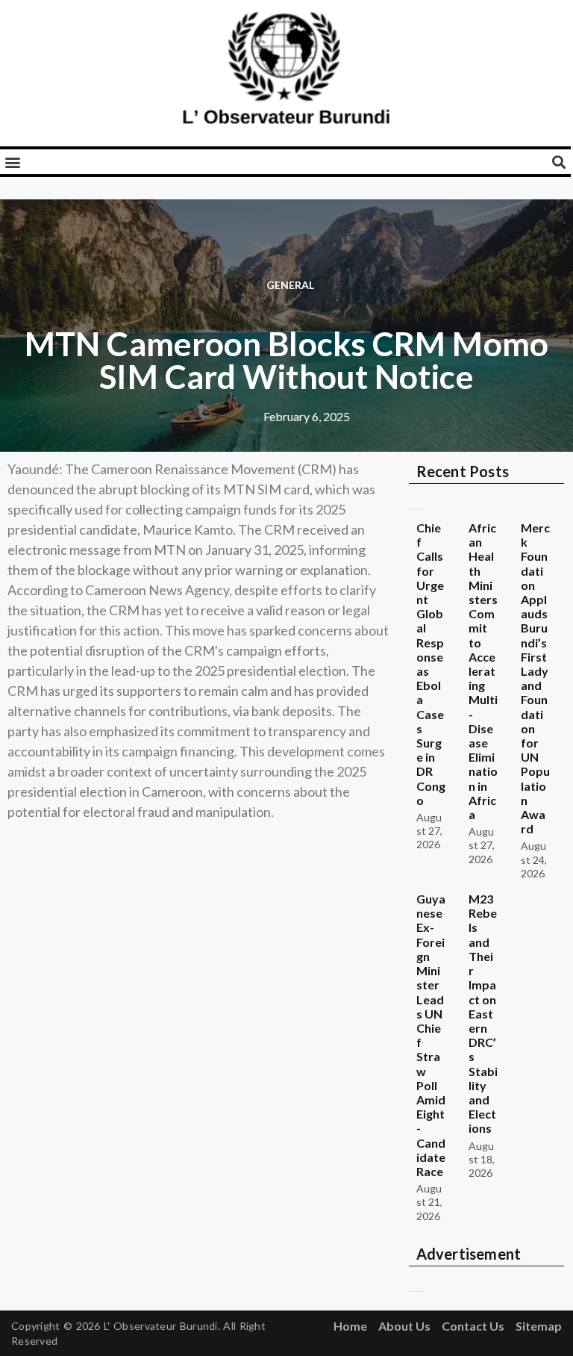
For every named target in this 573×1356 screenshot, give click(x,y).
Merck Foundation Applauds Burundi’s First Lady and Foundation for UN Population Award (535, 678)
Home (350, 1326)
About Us (404, 1326)
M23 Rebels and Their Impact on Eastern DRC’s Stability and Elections (483, 1013)
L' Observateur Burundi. (162, 1325)
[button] (12, 161)
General (290, 285)
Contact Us (473, 1326)
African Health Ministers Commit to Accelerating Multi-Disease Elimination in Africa (483, 670)
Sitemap (539, 1326)
